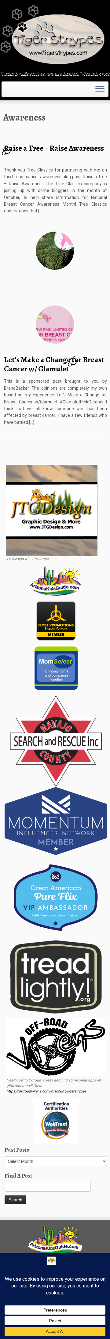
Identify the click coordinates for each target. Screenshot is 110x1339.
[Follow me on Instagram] (12, 91)
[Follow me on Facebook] (10, 91)
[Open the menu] (100, 89)
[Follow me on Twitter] (8, 91)
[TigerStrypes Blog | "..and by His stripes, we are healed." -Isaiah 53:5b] (55, 36)
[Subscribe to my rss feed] (5, 91)
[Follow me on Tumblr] (14, 91)
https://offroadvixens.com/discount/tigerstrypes (46, 1091)
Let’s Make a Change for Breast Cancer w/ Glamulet (54, 364)
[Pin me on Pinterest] (18, 91)
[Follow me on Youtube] (16, 91)
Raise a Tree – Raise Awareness (54, 148)
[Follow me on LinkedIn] (19, 91)
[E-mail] (7, 91)
